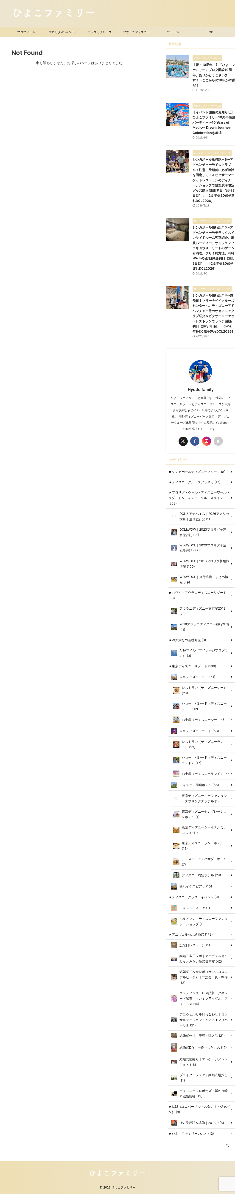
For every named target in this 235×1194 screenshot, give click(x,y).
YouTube (173, 32)
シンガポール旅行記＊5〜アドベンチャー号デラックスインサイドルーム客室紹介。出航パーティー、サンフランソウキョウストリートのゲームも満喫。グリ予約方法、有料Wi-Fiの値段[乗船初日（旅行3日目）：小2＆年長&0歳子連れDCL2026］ (214, 247)
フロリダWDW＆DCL (63, 32)
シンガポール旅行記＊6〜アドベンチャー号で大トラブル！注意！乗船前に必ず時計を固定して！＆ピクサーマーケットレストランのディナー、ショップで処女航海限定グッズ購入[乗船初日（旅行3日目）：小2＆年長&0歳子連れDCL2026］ (214, 180)
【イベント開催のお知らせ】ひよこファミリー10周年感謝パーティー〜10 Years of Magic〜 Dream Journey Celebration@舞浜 (214, 122)
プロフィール (26, 32)
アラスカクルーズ (100, 32)
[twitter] (183, 441)
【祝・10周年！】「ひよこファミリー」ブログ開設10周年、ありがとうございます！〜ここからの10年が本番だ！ (214, 75)
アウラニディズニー (136, 32)
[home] (218, 441)
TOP (210, 32)
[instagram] (206, 441)
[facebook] (194, 441)
